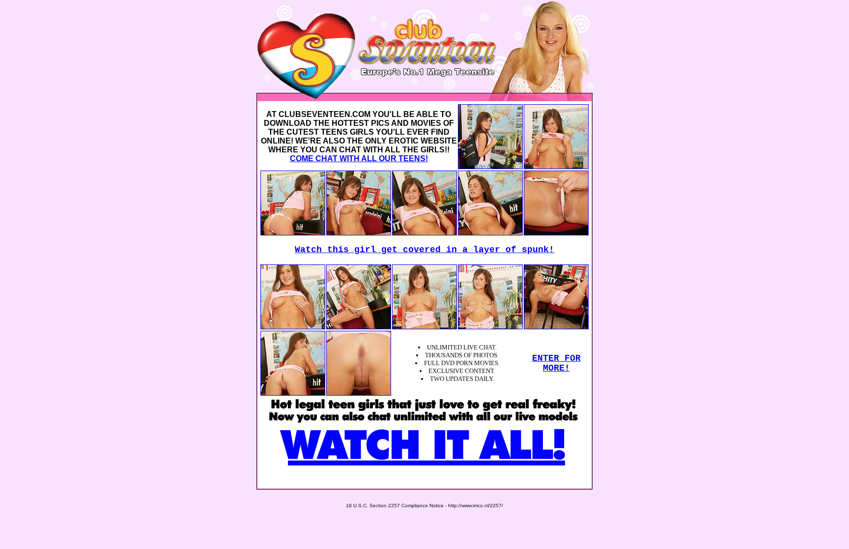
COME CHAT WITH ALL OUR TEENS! (359, 158)
